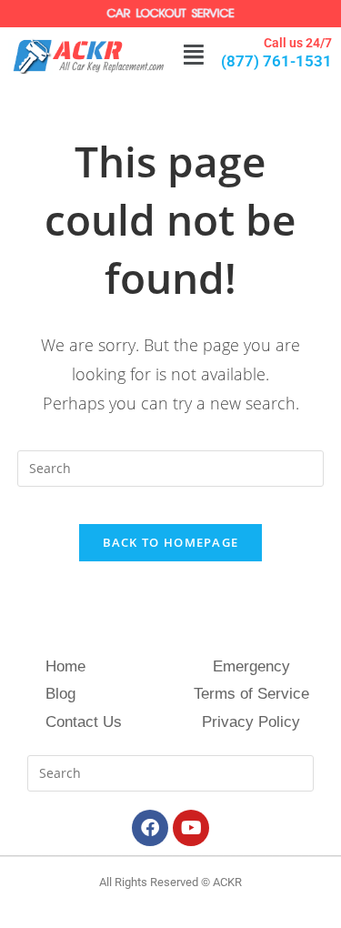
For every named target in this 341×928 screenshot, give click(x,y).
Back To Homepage (171, 542)
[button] (194, 55)
